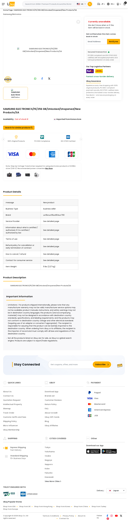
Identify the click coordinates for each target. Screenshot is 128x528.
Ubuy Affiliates (51, 425)
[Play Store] (109, 452)
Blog (47, 421)
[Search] (90, 4)
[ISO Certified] (28, 494)
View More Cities (52, 481)
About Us (7, 391)
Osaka (48, 456)
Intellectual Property (12, 404)
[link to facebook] (42, 78)
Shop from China (81, 506)
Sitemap (7, 408)
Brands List (50, 396)
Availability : (8, 119)
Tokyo (47, 447)
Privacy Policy (68, 516)
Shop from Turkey (99, 506)
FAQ (46, 408)
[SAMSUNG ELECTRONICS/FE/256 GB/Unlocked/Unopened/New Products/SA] (42, 50)
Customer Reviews (53, 400)
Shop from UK (24, 506)
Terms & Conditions (51, 516)
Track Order (8, 413)
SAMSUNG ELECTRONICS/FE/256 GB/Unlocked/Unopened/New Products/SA (45, 10)
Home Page (8, 10)
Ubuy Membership (11, 430)
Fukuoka (48, 473)
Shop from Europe (10, 509)
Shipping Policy (10, 421)
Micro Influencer (10, 425)
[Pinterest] (108, 519)
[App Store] (93, 452)
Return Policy (50, 404)
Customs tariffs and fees (14, 417)
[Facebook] (108, 516)
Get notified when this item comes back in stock (101, 35)
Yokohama (50, 451)
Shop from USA (9, 506)
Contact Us (8, 396)
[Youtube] (116, 516)
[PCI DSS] (9, 494)
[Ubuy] (11, 3)
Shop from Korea (63, 506)
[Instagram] (112, 516)
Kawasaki (49, 477)
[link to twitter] (49, 78)
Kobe (47, 468)
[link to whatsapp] (35, 78)
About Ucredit (51, 413)
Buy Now (49, 168)
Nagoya (48, 460)
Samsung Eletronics (12, 14)
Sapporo (49, 464)
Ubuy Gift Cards (52, 417)
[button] (101, 4)
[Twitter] (121, 516)
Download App (51, 391)
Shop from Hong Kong (43, 506)
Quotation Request (11, 400)
